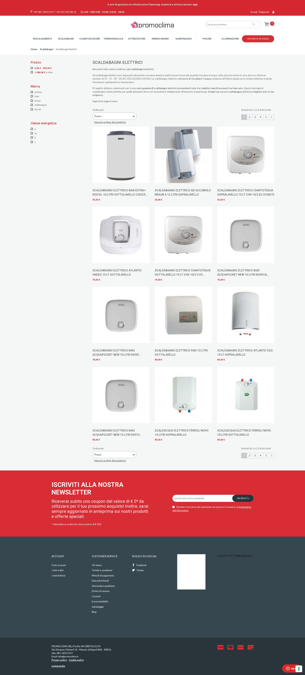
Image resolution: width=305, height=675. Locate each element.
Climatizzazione (89, 38)
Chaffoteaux (40, 105)
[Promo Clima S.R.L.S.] (152, 24)
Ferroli (37, 109)
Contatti (96, 596)
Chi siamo (97, 565)
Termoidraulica (113, 38)
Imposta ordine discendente (110, 122)
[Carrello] (266, 24)
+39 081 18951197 (43, 12)
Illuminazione (230, 38)
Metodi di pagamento (103, 575)
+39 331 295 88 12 (66, 12)
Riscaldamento (42, 38)
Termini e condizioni (102, 570)
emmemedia (58, 666)
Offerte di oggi (258, 38)
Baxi (36, 96)
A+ (35, 133)
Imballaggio (98, 606)
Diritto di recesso (101, 591)
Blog (94, 611)
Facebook (141, 565)
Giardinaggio (183, 38)
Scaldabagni (66, 38)
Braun (37, 100)
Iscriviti (243, 498)
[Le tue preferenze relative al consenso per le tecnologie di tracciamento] (298, 668)
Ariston (38, 92)
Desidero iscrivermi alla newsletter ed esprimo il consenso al (211, 509)
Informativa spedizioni (103, 586)
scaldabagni (102, 75)
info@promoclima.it (68, 656)
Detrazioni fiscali (100, 580)
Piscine (206, 38)
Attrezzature (136, 38)
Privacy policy (59, 660)
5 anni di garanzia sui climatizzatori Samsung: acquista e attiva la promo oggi (152, 4)
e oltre (44, 72)
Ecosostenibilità (100, 601)
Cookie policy (76, 660)
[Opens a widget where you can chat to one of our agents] (291, 668)
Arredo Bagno (160, 38)
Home (34, 49)
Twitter (140, 570)
